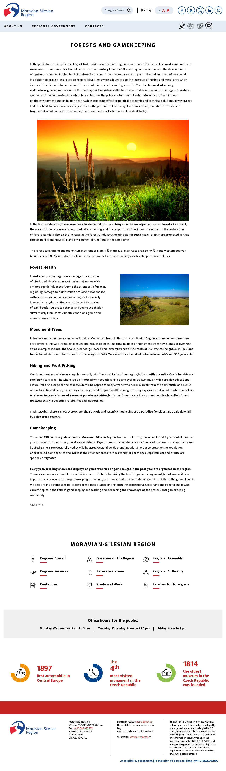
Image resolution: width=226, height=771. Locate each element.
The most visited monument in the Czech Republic (125, 673)
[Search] (129, 10)
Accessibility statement (136, 760)
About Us (13, 26)
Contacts (94, 26)
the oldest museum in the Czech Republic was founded (196, 674)
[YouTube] (191, 10)
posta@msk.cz (144, 722)
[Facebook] (182, 10)
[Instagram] (218, 10)
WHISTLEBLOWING (206, 760)
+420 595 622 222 (83, 728)
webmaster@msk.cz (140, 737)
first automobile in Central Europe (53, 674)
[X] (200, 10)
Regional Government (54, 26)
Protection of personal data (173, 760)
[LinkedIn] (209, 10)
